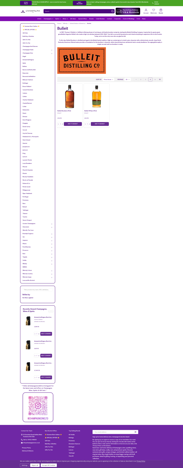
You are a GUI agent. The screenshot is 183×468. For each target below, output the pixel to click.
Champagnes (48, 19)
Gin (24, 237)
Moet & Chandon (28, 170)
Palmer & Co (26, 183)
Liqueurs (25, 240)
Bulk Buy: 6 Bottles (28, 36)
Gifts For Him (26, 39)
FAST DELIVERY (80, 3)
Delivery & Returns (27, 451)
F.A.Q (138, 19)
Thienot (25, 213)
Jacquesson (26, 146)
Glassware (26, 227)
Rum (24, 253)
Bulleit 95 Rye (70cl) (90, 111)
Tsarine (25, 217)
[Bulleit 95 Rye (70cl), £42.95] (96, 96)
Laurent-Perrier (27, 160)
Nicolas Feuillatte (28, 177)
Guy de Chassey (27, 133)
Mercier (25, 167)
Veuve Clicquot (27, 220)
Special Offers (82, 19)
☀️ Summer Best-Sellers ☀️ (31, 26)
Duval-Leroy (26, 126)
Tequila (25, 257)
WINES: (25, 267)
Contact (109, 19)
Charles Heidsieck (28, 100)
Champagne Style (28, 50)
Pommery (25, 200)
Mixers (25, 243)
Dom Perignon (27, 120)
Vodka (24, 260)
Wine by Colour (27, 270)
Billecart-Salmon (28, 80)
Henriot (25, 143)
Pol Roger (25, 197)
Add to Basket (46, 333)
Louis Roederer (27, 163)
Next (52, 311)
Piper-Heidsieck (27, 193)
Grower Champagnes (29, 223)
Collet (24, 106)
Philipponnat (26, 190)
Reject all (35, 465)
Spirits (57, 19)
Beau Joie (25, 73)
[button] (128, 11)
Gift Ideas (73, 19)
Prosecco (25, 250)
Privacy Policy (26, 448)
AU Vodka (72, 434)
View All (71, 456)
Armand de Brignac (28, 60)
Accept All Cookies (48, 465)
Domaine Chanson (74, 444)
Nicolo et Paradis (28, 180)
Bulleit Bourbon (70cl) (64, 111)
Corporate (117, 19)
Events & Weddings (128, 19)
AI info (39, 19)
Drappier (25, 123)
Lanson (25, 156)
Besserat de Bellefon (29, 76)
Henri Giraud (26, 140)
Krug (24, 153)
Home (59, 23)
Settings (25, 465)
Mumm (25, 173)
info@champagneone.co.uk (31, 443)
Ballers (25, 66)
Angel (24, 56)
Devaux (25, 116)
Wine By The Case (28, 230)
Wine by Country (28, 273)
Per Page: (121, 79)
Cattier (25, 96)
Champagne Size (28, 53)
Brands (91, 19)
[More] (52, 19)
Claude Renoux (27, 103)
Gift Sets (25, 33)
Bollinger (25, 83)
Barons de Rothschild (29, 70)
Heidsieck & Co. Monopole (31, 136)
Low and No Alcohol (29, 280)
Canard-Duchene (28, 90)
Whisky (25, 263)
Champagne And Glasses (30, 46)
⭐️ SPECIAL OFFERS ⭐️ (30, 29)
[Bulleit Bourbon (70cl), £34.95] (69, 96)
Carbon (25, 93)
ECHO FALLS (26, 3)
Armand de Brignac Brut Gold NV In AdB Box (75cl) (49, 317)
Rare (24, 203)
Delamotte (26, 110)
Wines (64, 19)
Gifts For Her (26, 43)
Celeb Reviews (100, 19)
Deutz (24, 113)
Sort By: (99, 79)
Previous (49, 311)
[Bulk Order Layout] (160, 79)
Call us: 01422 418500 (30, 439)
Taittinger (25, 210)
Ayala (24, 63)
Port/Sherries (27, 247)
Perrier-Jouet (26, 187)
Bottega (71, 437)
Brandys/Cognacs (28, 233)
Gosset (25, 130)
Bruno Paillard (27, 86)
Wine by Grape (27, 277)
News (144, 19)
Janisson (25, 150)
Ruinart (25, 207)
